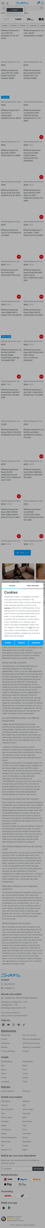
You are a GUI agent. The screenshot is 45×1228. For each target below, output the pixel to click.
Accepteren (36, 643)
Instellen (8, 643)
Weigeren (21, 643)
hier (30, 628)
